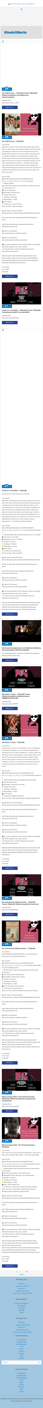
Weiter (22, 1274)
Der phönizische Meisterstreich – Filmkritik (18, 948)
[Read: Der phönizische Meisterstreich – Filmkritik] (21, 931)
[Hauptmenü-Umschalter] (21, 9)
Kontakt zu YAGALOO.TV (23, 1286)
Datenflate (21, 1310)
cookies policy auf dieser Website (22, 1293)
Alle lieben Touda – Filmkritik (13, 742)
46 (26, 1271)
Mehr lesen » (11, 107)
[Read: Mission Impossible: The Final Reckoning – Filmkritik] (21, 1128)
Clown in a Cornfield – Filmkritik (14, 490)
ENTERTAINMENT (21, 1344)
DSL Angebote (21, 1305)
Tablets (22, 1312)
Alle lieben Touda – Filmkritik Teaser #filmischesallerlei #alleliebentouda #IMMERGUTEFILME (16, 696)
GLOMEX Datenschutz (22, 1291)
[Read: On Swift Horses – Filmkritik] (21, 124)
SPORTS (21, 1358)
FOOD (21, 1346)
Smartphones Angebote (21, 1303)
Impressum (21, 1283)
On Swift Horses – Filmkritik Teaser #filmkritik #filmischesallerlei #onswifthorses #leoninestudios (19, 95)
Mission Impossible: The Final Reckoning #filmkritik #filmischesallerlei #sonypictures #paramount (19, 1099)
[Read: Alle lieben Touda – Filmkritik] (21, 725)
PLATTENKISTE (21, 1340)
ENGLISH (21, 1353)
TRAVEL (21, 1349)
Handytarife (21, 1308)
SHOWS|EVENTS (21, 1342)
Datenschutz (21, 1288)
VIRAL (21, 1356)
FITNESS (21, 1351)
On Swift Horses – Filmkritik (13, 141)
